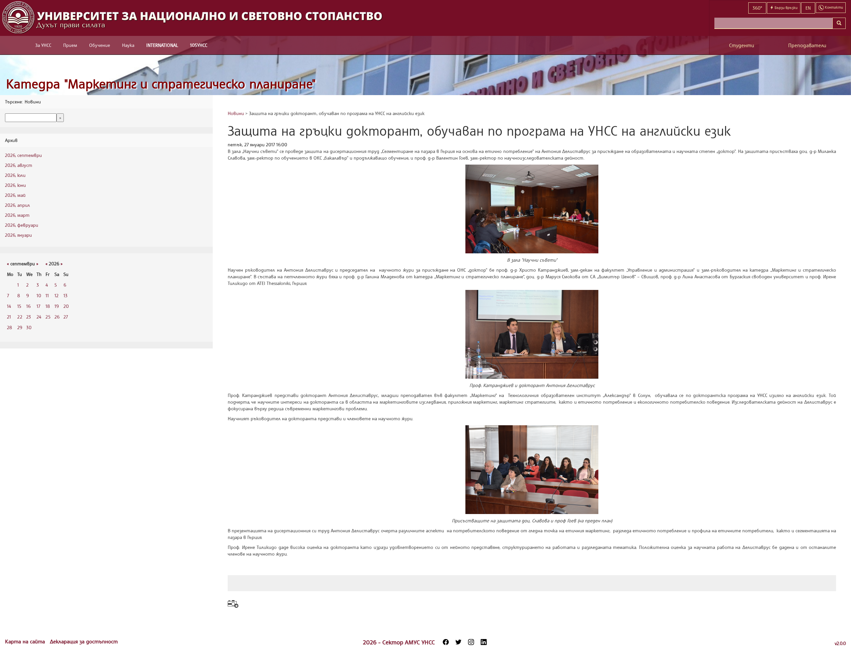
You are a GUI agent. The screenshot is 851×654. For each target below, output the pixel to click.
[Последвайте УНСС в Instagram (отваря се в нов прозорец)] (471, 642)
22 (19, 317)
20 (66, 306)
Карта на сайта (26, 641)
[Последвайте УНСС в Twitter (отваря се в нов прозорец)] (458, 642)
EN (808, 8)
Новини (236, 113)
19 (57, 306)
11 (47, 295)
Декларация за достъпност (84, 641)
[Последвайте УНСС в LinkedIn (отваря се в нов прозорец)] (483, 642)
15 (19, 306)
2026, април (17, 205)
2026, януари (18, 235)
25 (48, 317)
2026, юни (15, 185)
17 (38, 306)
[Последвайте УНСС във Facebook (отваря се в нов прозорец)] (445, 642)
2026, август (18, 165)
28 (9, 327)
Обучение (99, 45)
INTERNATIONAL (162, 45)
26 (57, 317)
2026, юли (15, 175)
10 (39, 295)
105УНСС (198, 45)
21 (9, 317)
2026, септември (23, 155)
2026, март (17, 215)
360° (757, 8)
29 (19, 327)
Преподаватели (807, 45)
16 (28, 306)
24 (39, 317)
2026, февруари (21, 225)
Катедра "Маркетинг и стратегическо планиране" (161, 83)
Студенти (741, 45)
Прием (70, 45)
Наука (128, 45)
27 (65, 317)
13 (65, 295)
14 (9, 306)
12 (57, 295)
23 (28, 317)
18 (48, 306)
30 (29, 327)
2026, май (15, 195)
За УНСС (43, 45)
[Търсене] (839, 23)
